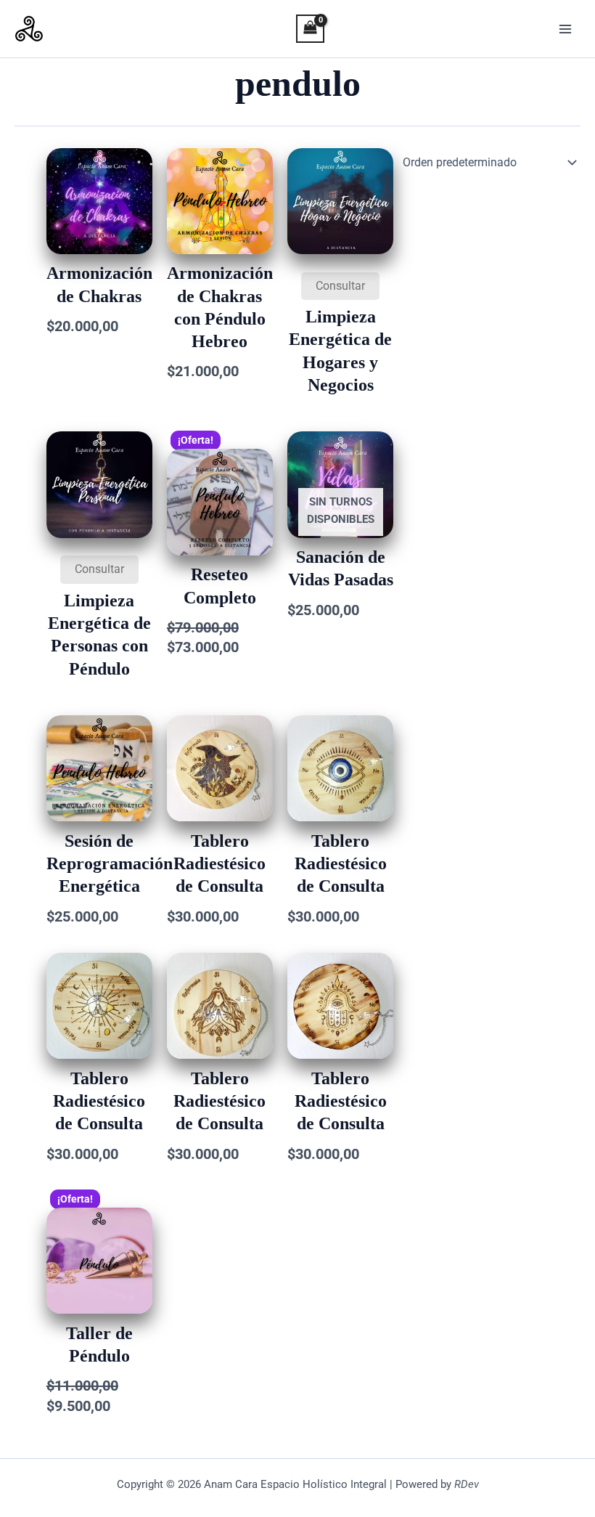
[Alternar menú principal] (565, 29)
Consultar (340, 286)
